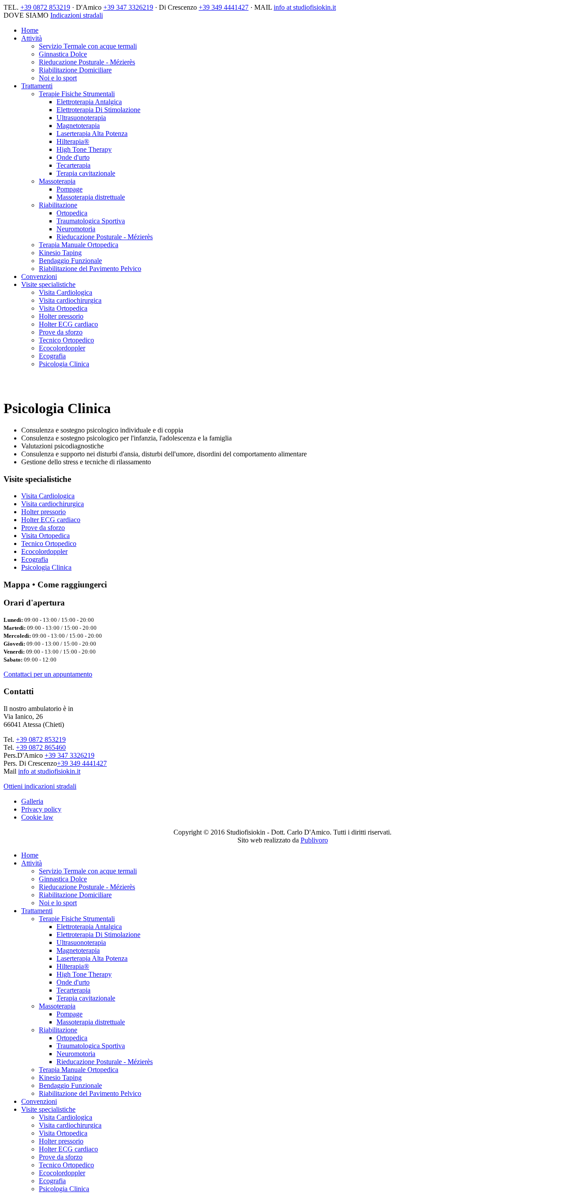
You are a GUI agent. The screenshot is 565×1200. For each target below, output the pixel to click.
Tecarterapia (73, 165)
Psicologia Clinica (64, 364)
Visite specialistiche (48, 284)
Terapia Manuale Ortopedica (78, 244)
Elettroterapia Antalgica (89, 101)
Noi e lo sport (58, 78)
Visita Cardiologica (65, 292)
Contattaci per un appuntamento (48, 674)
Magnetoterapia (78, 125)
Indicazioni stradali (76, 15)
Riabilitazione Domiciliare (75, 70)
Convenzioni (39, 276)
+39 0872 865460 (41, 747)
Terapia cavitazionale (85, 173)
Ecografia (52, 356)
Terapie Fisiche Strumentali (77, 94)
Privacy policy (41, 809)
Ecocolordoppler (62, 348)
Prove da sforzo (61, 332)
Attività (31, 38)
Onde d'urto (73, 157)
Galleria (32, 801)
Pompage (69, 189)
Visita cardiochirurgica (70, 300)
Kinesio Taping (60, 252)
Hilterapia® (72, 141)
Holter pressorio (61, 316)
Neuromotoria (75, 229)
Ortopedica (71, 213)
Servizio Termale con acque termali (88, 46)
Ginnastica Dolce (63, 54)
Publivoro (314, 840)
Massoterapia (57, 181)
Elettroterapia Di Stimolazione (98, 109)
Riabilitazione (58, 205)
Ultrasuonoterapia (81, 117)
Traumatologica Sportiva (90, 221)
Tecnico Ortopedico (66, 340)
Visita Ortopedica (63, 308)
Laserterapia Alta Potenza (92, 133)
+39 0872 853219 (45, 7)
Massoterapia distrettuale (90, 197)
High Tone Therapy (84, 149)
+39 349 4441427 (224, 7)
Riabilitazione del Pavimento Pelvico (90, 268)
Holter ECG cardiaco (68, 324)
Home (29, 30)
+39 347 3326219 (128, 7)
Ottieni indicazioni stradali (40, 786)
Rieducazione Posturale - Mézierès (87, 62)
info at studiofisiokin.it (305, 7)
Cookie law (37, 817)
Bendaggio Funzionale (70, 260)
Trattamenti (37, 86)
